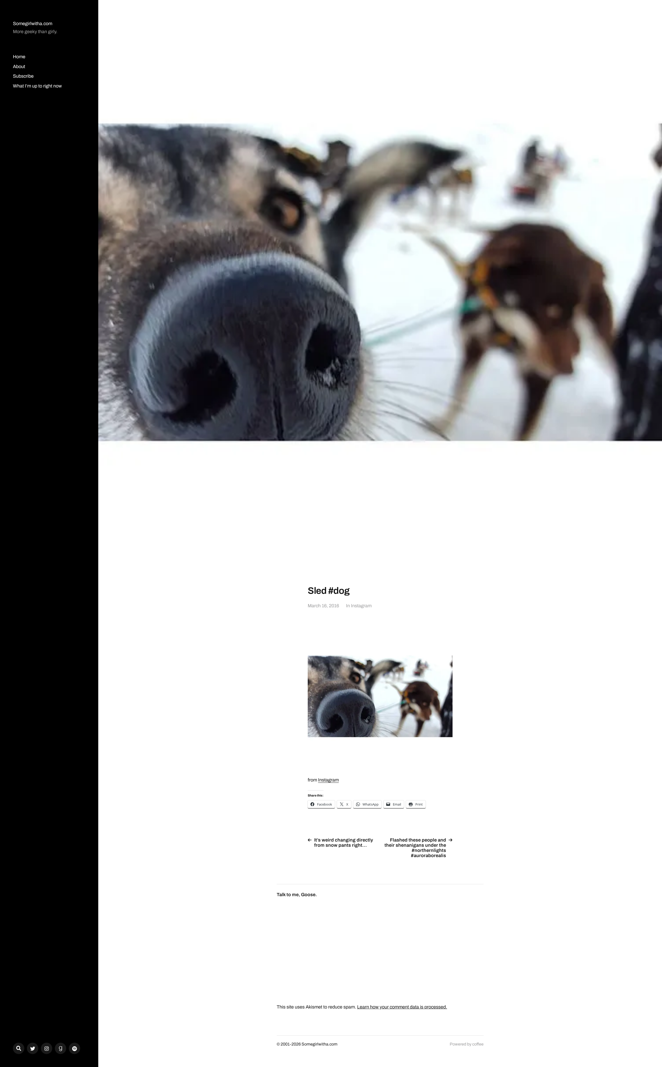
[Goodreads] (60, 1048)
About (19, 66)
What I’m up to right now (37, 86)
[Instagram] (46, 1048)
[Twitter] (32, 1048)
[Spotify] (74, 1048)
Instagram (361, 605)
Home (19, 56)
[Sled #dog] (380, 696)
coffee (478, 1044)
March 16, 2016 (323, 605)
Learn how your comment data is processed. (402, 1007)
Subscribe (23, 76)
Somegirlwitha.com (32, 23)
